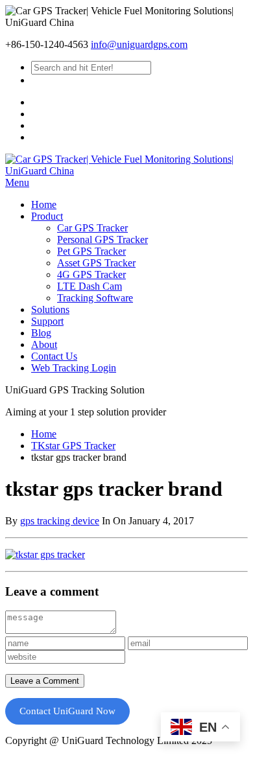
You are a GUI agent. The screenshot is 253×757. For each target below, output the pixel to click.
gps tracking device (59, 520)
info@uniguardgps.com (139, 44)
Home (43, 433)
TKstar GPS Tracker (73, 445)
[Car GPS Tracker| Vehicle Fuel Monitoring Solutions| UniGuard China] (126, 170)
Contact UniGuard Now (67, 711)
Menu (17, 182)
